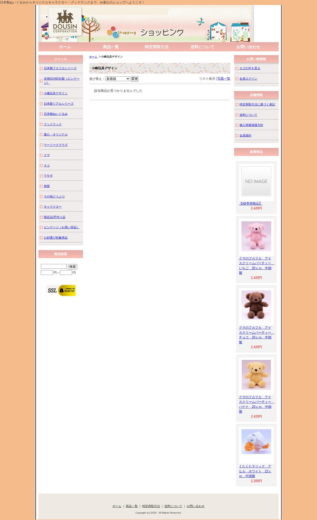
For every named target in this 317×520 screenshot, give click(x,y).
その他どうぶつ (54, 196)
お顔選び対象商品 (56, 237)
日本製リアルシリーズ (59, 103)
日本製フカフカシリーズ (60, 68)
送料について (202, 47)
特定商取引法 (157, 47)
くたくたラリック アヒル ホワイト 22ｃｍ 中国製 (255, 471)
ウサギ (48, 175)
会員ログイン (248, 78)
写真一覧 (223, 78)
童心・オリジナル (56, 134)
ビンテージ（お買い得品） (61, 227)
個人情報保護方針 (251, 125)
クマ (47, 155)
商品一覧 (111, 47)
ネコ (47, 165)
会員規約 (245, 135)
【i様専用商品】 (250, 203)
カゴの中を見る (249, 68)
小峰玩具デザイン (56, 93)
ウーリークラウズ (56, 144)
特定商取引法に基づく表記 (257, 104)
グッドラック (53, 124)
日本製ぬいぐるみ (56, 113)
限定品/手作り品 (54, 217)
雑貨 (47, 186)
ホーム (65, 47)
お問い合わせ (248, 47)
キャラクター (53, 206)
